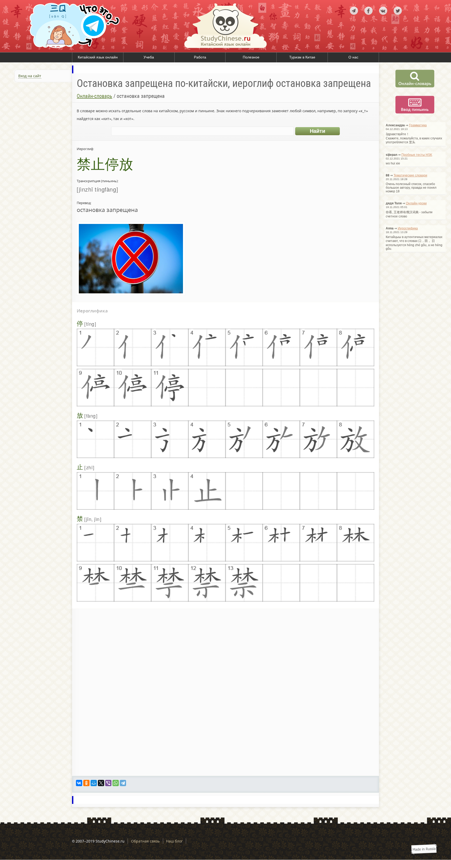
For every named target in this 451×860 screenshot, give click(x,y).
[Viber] (108, 783)
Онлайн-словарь (94, 96)
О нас (353, 57)
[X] (101, 783)
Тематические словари (410, 175)
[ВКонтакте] (79, 783)
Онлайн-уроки (416, 203)
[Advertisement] (36, 142)
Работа (200, 57)
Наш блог (174, 841)
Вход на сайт (29, 75)
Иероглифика (408, 228)
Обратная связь (145, 841)
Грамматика (418, 125)
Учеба (149, 57)
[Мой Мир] (94, 783)
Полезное (251, 57)
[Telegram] (123, 783)
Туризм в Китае (302, 57)
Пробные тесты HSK (416, 155)
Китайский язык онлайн (98, 57)
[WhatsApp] (115, 783)
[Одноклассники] (86, 783)
